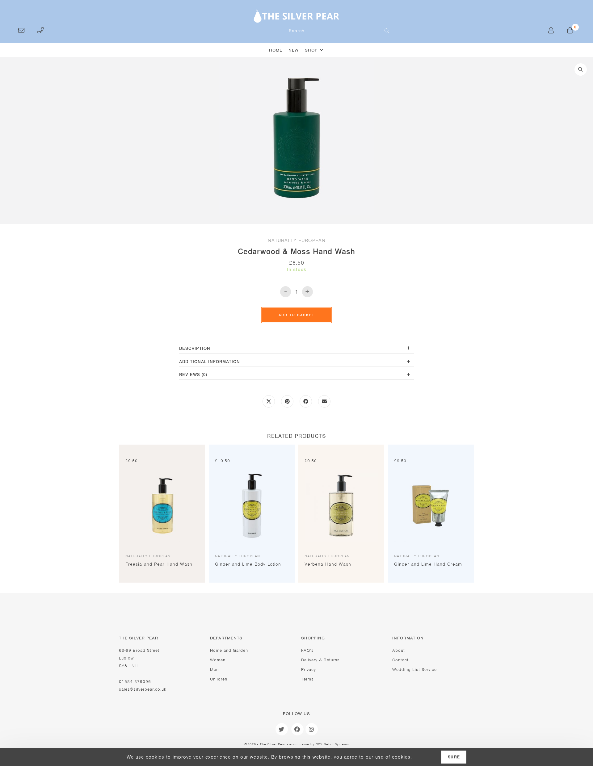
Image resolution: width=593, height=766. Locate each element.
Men (214, 669)
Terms (307, 679)
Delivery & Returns (320, 660)
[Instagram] (311, 729)
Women (217, 660)
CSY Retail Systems (332, 744)
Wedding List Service (414, 669)
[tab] (296, 349)
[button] (580, 69)
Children (218, 679)
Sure (454, 757)
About (398, 650)
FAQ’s (307, 650)
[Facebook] (297, 729)
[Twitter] (281, 729)
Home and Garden (229, 650)
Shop (311, 50)
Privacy (308, 669)
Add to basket (296, 314)
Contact (400, 660)
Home (275, 50)
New (293, 50)
